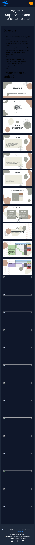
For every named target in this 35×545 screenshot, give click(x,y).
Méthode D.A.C (20, 534)
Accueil (12, 534)
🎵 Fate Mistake (14, 538)
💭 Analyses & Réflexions (12, 536)
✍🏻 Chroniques (25, 536)
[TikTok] (17, 541)
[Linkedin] (23, 541)
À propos (22, 538)
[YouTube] (12, 541)
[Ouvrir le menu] (31, 3)
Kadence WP (21, 531)
